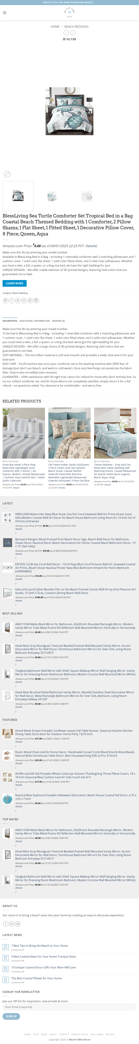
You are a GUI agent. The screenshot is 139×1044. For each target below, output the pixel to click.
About (53, 1034)
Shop (36, 1034)
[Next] (129, 111)
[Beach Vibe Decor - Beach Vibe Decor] (69, 12)
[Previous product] (72, 32)
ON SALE (110, 1034)
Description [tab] (10, 320)
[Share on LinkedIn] (36, 300)
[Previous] (9, 111)
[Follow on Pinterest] (18, 924)
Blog (44, 1034)
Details (90, 246)
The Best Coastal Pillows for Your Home (36, 978)
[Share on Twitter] (18, 300)
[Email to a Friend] (24, 300)
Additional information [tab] (34, 320)
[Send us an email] (12, 924)
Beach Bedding (76, 26)
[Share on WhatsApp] (5, 300)
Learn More (14, 283)
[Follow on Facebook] (5, 924)
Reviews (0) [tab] (58, 320)
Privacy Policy (80, 1034)
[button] (5, 12)
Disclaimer (97, 1034)
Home (55, 26)
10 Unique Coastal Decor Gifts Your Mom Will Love (43, 967)
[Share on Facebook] (12, 300)
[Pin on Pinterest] (30, 300)
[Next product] (66, 32)
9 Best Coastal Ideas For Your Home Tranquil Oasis (43, 956)
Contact (64, 1034)
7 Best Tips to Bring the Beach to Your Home (39, 945)
